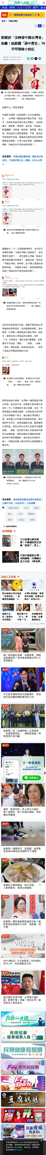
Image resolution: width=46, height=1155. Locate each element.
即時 (12, 7)
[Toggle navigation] (3, 3)
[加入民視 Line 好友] (23, 770)
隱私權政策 (18, 1150)
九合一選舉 (24, 7)
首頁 (5, 7)
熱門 (35, 7)
